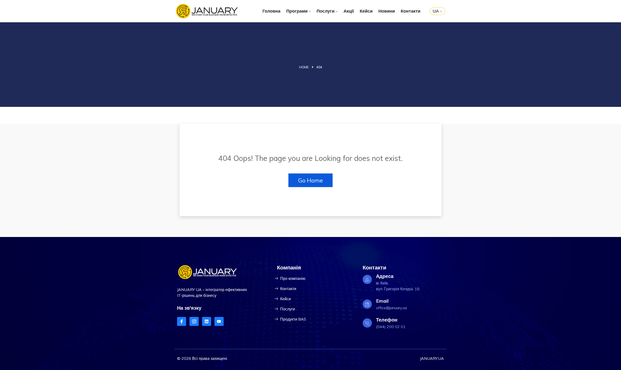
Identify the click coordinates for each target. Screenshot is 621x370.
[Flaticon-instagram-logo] (193, 321)
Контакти (410, 11)
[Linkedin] (206, 321)
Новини (386, 11)
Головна (271, 11)
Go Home (310, 180)
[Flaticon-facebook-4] (181, 321)
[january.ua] (207, 11)
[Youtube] (218, 321)
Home (304, 67)
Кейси (366, 11)
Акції (348, 11)
